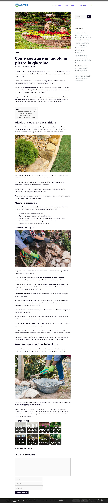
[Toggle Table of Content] (34, 109)
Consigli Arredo (56, 5)
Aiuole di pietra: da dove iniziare (26, 111)
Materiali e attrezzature (26, 113)
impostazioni (16, 501)
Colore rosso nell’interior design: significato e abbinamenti (83, 78)
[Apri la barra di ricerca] (91, 5)
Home (17, 53)
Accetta (76, 500)
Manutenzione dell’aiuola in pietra (26, 117)
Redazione (83, 5)
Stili (66, 5)
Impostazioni (94, 500)
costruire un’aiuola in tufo (32, 198)
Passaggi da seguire (25, 115)
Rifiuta (84, 500)
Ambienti (73, 5)
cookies (61, 500)
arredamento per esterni (24, 448)
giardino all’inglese (23, 97)
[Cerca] (89, 16)
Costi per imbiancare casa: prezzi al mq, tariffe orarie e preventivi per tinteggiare (82, 47)
